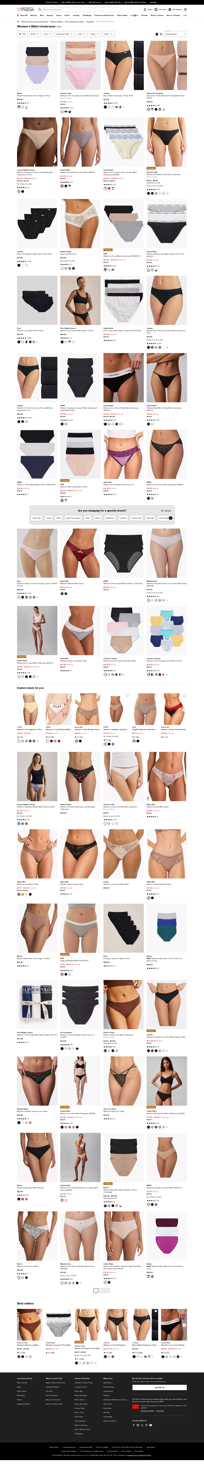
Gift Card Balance (52, 1395)
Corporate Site (108, 1391)
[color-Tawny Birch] (156, 193)
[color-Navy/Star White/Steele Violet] (159, 109)
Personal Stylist (80, 1408)
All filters (168, 511)
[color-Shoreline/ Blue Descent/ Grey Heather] (105, 188)
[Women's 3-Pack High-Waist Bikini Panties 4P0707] (37, 1004)
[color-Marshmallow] (62, 268)
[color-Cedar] (62, 186)
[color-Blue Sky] (18, 823)
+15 (37, 741)
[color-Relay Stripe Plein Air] (73, 1127)
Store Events (79, 1417)
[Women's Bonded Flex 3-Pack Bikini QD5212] (80, 142)
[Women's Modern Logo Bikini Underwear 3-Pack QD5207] (167, 223)
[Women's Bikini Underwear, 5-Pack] (80, 454)
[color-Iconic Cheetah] (159, 347)
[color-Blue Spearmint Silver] (163, 600)
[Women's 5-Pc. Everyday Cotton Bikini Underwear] (80, 65)
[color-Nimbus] (26, 741)
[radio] (19, 107)
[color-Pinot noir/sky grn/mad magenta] (148, 1276)
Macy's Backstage (81, 1395)
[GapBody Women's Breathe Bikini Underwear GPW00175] (145, 709)
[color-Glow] (65, 424)
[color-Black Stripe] (148, 1050)
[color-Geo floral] (34, 597)
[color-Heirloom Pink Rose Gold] (159, 600)
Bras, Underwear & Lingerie (74, 21)
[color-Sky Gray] (163, 1127)
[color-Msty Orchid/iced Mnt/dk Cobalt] (120, 1205)
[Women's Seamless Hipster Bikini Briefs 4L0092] (37, 776)
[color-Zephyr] (22, 741)
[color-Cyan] (34, 741)
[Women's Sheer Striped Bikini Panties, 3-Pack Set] (123, 553)
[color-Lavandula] (156, 347)
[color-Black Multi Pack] (69, 111)
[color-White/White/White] (112, 107)
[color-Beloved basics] (22, 342)
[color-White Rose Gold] (152, 600)
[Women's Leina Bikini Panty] (37, 854)
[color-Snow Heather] (22, 676)
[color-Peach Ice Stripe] (163, 1050)
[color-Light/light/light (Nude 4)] (26, 421)
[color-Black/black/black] (18, 421)
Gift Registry (79, 1434)
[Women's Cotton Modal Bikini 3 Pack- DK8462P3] (37, 454)
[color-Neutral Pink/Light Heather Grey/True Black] (105, 269)
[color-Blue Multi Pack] (65, 111)
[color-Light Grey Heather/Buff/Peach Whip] (116, 1205)
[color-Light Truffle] (18, 191)
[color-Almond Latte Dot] (91, 1363)
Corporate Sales (108, 1387)
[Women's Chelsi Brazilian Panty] (88, 709)
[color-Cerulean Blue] (112, 269)
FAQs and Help (22, 1383)
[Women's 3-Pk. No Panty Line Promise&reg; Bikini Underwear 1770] (37, 377)
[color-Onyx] (62, 342)
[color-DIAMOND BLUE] (163, 193)
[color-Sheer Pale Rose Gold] (156, 600)
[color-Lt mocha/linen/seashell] (22, 107)
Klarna (19, 1387)
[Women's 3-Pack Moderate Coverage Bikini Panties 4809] (116, 1325)
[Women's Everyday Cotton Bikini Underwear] (167, 142)
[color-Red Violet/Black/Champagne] (77, 1048)
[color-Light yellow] (26, 894)
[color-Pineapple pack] (148, 674)
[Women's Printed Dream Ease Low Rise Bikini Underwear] (80, 776)
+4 (167, 347)
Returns (19, 1400)
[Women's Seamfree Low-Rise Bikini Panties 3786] (167, 1004)
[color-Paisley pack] (156, 674)
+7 (167, 600)
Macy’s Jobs (107, 1404)
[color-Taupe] (65, 268)
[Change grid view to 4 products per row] (157, 34)
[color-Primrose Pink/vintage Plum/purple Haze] (109, 1356)
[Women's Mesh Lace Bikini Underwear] (123, 1004)
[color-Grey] (65, 1200)
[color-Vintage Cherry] (22, 1199)
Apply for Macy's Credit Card (55, 1383)
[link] (37, 100)
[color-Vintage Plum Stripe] (152, 1050)
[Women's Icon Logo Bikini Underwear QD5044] (37, 630)
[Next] (54, 65)
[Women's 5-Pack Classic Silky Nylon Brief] (123, 630)
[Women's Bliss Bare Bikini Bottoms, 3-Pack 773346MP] (123, 1157)
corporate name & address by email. (139, 1455)
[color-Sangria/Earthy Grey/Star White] (152, 109)
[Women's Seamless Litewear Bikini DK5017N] (116, 709)
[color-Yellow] (65, 342)
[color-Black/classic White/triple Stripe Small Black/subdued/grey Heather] (112, 188)
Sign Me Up (159, 1387)
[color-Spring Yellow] (109, 269)
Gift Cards (49, 1391)
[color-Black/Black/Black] (105, 107)
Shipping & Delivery (23, 1404)
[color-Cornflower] (112, 744)
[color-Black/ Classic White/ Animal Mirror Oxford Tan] (152, 270)
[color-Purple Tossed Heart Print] (65, 1283)
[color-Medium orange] (22, 894)
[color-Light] (159, 1050)
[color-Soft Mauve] (69, 1127)
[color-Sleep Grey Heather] (109, 823)
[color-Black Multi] (156, 109)
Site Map (106, 1412)
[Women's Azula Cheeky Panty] (80, 854)
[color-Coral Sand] (30, 1122)
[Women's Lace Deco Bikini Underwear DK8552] (167, 454)
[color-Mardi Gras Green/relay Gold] (109, 188)
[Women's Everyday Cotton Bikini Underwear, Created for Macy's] (88, 1325)
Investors (106, 1395)
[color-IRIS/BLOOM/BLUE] (149, 1356)
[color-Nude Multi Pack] (62, 111)
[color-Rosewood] (55, 741)
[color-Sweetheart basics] (34, 342)
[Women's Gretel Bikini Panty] (167, 776)
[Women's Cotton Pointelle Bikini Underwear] (123, 776)
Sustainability (107, 1417)
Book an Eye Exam (81, 1425)
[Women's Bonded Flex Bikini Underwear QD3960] (167, 1081)
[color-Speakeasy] (116, 424)
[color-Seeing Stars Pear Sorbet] (18, 676)
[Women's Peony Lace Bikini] (37, 1236)
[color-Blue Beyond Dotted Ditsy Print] (73, 1283)
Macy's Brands (80, 1400)
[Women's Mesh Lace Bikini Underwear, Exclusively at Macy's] (30, 1325)
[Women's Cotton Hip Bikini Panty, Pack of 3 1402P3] (80, 1004)
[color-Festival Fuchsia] (59, 741)
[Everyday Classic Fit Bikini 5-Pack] (123, 928)
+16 (167, 193)
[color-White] (163, 347)
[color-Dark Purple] (77, 1127)
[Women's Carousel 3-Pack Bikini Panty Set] (59, 1325)
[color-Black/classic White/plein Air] (156, 270)
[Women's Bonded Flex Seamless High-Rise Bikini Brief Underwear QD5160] (123, 1236)
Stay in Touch (79, 1412)
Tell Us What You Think (82, 1429)
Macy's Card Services (53, 1400)
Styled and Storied (109, 1421)
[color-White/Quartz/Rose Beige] (163, 109)
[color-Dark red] (62, 593)
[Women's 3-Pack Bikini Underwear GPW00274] (123, 223)
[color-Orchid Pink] (84, 1363)
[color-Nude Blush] (116, 1050)
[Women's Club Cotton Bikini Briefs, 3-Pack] (80, 300)
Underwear (90, 21)
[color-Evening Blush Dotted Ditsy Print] (69, 1283)
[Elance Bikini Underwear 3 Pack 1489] (123, 65)
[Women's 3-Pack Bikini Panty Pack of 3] (123, 454)
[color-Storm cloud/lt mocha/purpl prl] (18, 107)
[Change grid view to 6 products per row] (161, 34)
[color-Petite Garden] (152, 193)
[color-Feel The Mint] (120, 424)
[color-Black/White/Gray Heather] (148, 270)
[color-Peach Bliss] (112, 424)
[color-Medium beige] (76, 741)
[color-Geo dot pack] (159, 674)
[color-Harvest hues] (30, 342)
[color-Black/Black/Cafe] (105, 1205)
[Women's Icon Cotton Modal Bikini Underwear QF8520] (123, 377)
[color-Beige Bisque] (62, 1283)
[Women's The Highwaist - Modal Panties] (30, 709)
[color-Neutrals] (18, 597)
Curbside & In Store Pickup (84, 1383)
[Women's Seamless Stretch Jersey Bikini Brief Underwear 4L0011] (37, 142)
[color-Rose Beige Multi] (148, 109)
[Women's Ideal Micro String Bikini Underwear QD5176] (167, 377)
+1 (123, 107)
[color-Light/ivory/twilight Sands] (112, 1356)
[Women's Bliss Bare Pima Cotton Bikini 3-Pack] (167, 1236)
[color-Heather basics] (26, 342)
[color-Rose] (163, 674)
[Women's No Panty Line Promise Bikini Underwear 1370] (167, 300)
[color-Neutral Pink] (62, 500)
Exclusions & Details (147, 1411)
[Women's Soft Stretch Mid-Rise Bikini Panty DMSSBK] (80, 1236)
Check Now (160, 1411)
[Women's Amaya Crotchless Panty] (80, 630)
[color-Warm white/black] (18, 1277)
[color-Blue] (30, 741)
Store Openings (80, 1421)
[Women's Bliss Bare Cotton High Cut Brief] (37, 928)
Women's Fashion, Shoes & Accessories (34, 21)
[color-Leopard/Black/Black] (22, 421)
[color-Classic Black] (148, 193)
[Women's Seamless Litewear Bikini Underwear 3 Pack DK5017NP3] (80, 377)
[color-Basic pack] (105, 674)
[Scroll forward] (170, 518)
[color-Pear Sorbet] (170, 1356)
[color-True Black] (137, 741)
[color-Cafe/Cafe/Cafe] (109, 1205)
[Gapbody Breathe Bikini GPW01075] (80, 928)
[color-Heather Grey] (109, 424)
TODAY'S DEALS (51, 2)
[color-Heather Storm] (87, 1363)
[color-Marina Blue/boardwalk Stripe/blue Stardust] (120, 107)
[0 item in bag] (185, 9)
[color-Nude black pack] (116, 674)
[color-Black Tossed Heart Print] (77, 1283)
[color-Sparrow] (156, 1127)
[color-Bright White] (159, 193)
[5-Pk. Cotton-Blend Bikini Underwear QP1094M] (123, 300)
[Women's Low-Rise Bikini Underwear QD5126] (80, 1081)
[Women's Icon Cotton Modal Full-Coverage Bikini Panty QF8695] (80, 1157)
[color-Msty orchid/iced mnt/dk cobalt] (26, 107)
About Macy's (107, 1383)
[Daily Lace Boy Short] (80, 223)
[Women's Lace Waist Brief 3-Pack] (37, 300)
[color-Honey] (18, 741)
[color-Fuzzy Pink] (112, 823)
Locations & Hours (81, 1387)
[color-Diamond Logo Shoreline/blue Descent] (30, 676)
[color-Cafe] (26, 1199)
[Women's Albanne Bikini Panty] (80, 553)
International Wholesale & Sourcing (115, 1400)
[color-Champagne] (65, 1048)
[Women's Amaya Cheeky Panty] (174, 709)
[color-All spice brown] (69, 268)
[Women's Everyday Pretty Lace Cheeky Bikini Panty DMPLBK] (167, 553)
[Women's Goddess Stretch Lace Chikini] (37, 1081)
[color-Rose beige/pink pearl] (22, 1277)
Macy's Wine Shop (81, 1404)
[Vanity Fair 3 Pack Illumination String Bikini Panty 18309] (167, 65)
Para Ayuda (21, 1395)
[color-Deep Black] (112, 1050)
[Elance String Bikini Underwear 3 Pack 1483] (37, 223)
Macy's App (78, 1391)
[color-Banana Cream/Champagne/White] (73, 1048)
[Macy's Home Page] (25, 9)
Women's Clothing (57, 21)
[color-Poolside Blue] (65, 500)
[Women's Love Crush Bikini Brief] (123, 854)
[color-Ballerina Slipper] (148, 600)
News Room (107, 1408)
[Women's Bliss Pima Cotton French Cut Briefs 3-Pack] (167, 928)
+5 (167, 674)
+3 (123, 674)
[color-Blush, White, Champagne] (69, 1048)
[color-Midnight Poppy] (152, 347)
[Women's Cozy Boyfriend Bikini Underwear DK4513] (59, 709)
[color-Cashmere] (152, 498)
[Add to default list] (69, 695)
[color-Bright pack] (112, 674)
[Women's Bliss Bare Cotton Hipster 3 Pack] (37, 65)
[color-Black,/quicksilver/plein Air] (69, 186)
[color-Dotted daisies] (26, 597)
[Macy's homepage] (18, 22)
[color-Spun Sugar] (116, 823)
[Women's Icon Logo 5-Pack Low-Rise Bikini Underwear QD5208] (123, 142)
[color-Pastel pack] (109, 674)
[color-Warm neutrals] (30, 597)
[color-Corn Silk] (26, 823)
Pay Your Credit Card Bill (54, 1404)
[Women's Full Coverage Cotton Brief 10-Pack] (167, 630)
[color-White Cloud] (73, 342)
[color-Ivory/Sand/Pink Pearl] (109, 107)
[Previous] (20, 65)
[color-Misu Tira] (105, 1050)
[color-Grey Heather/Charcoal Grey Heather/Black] (116, 107)
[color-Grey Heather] (34, 676)
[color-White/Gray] (69, 342)
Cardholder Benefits (52, 1387)
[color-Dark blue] (65, 593)
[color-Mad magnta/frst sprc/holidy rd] (152, 1276)
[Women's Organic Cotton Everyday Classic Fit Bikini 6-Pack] (37, 553)
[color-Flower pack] (120, 674)
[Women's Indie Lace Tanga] (123, 1081)
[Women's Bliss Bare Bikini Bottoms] (37, 1157)
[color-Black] (22, 191)
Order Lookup (21, 1391)
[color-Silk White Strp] (22, 823)
